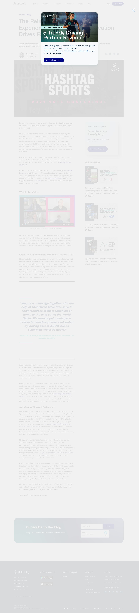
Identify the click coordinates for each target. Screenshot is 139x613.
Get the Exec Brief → (53, 60)
